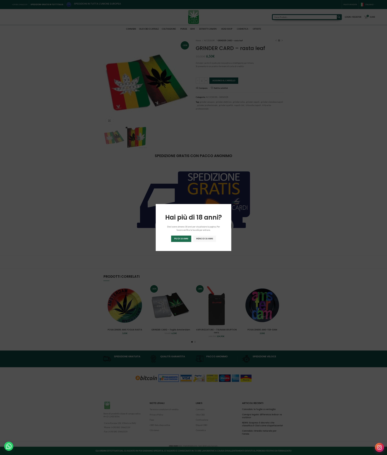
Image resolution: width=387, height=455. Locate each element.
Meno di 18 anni (204, 238)
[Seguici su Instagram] (379, 447)
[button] (8, 446)
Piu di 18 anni (181, 238)
